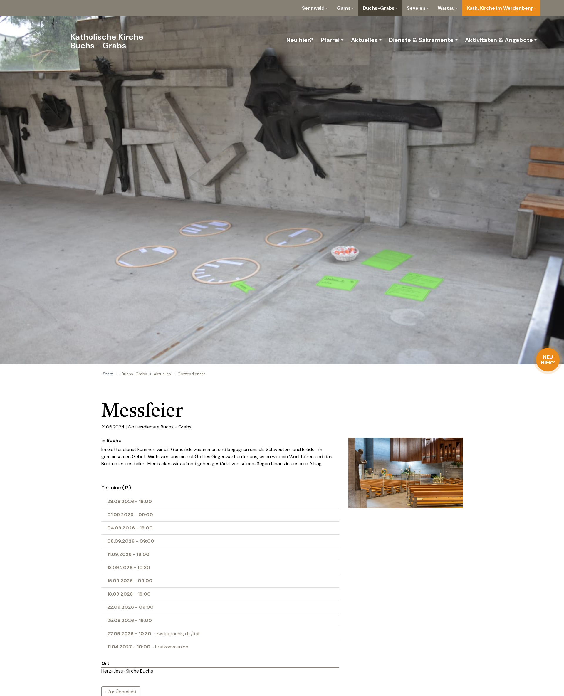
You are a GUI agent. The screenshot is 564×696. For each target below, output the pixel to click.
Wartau (446, 8)
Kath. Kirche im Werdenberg (500, 8)
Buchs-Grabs (379, 8)
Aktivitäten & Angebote (499, 40)
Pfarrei (330, 40)
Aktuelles (364, 40)
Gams (344, 8)
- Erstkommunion (147, 647)
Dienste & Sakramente (421, 40)
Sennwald (313, 8)
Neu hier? (548, 360)
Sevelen (416, 8)
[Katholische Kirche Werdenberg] (89, 40)
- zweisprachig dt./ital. (153, 634)
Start (108, 373)
